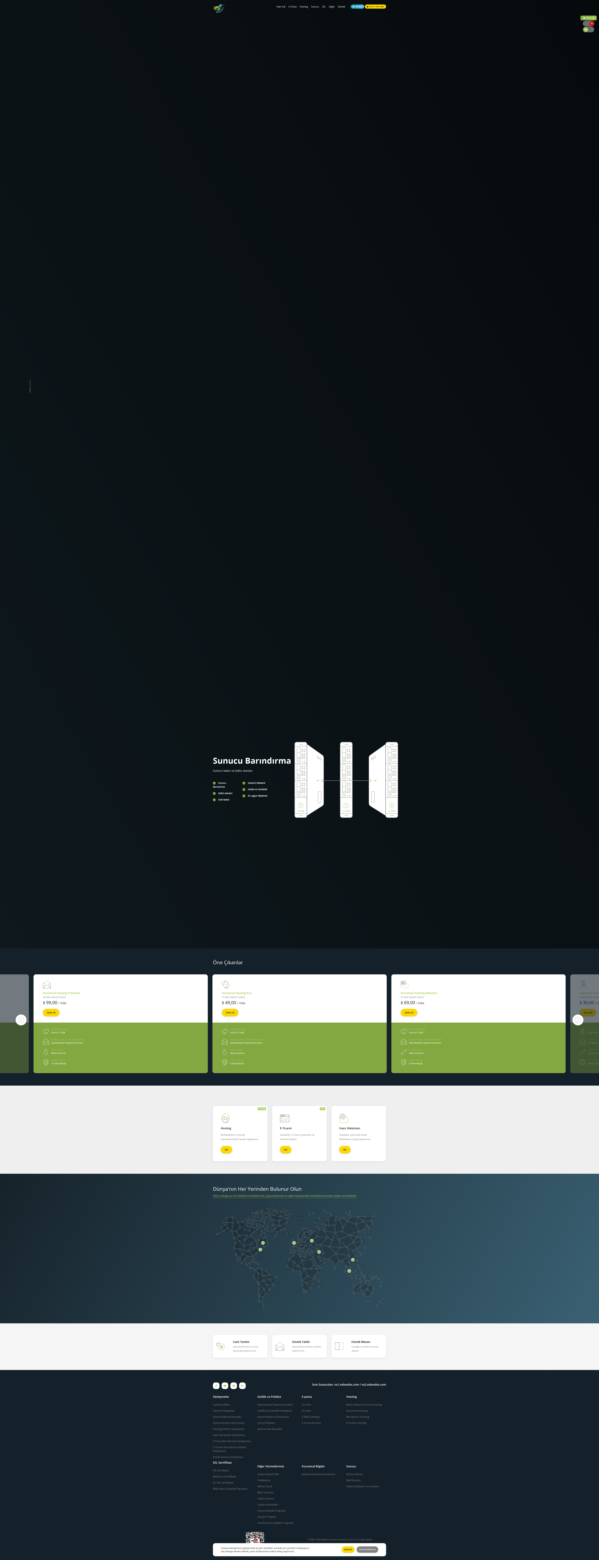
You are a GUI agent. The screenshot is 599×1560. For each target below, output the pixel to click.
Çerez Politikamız (367, 1549)
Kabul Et (348, 1549)
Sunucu (315, 6)
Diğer (332, 6)
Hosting (304, 6)
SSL (324, 6)
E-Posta (293, 6)
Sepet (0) (589, 18)
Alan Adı (280, 6)
